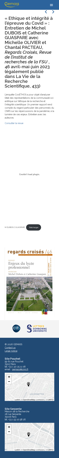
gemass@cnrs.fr (20, 369)
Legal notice (11, 351)
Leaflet (17, 399)
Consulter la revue (14, 123)
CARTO (50, 399)
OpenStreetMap (29, 399)
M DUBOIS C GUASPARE (15, 227)
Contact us (10, 347)
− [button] (9, 382)
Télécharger (33, 227)
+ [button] (9, 377)
